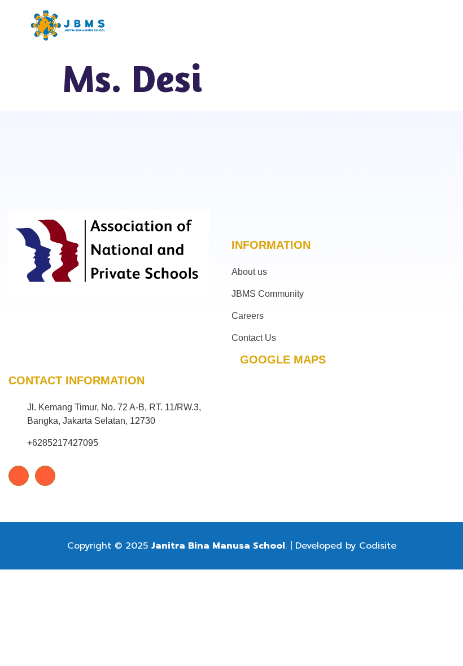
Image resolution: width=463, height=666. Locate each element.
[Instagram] (45, 476)
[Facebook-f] (18, 476)
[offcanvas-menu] (417, 25)
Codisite (377, 546)
